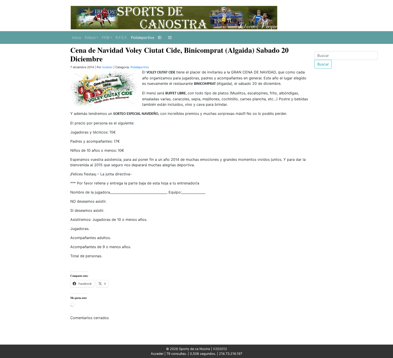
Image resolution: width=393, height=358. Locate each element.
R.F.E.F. (121, 37)
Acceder (157, 353)
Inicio (76, 37)
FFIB (105, 37)
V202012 (220, 349)
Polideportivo (142, 37)
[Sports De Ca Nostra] (173, 17)
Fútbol (90, 37)
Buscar (323, 64)
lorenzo (107, 67)
